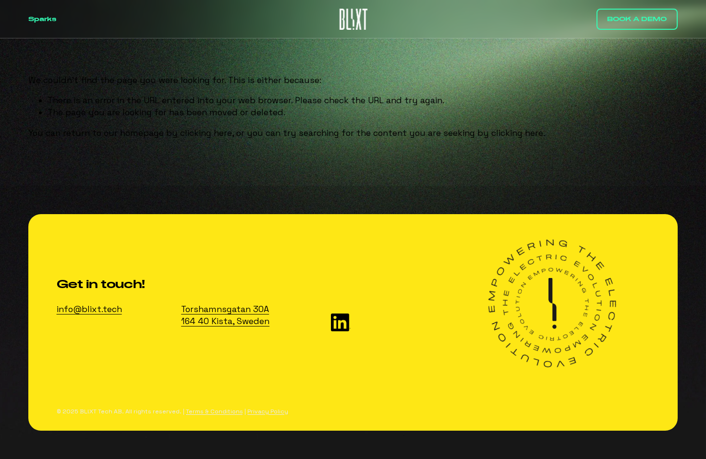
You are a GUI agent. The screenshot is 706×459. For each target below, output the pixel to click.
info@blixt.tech (89, 309)
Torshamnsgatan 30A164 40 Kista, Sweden (225, 315)
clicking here (206, 133)
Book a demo (637, 19)
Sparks (42, 19)
